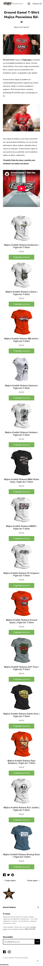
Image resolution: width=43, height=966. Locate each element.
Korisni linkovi (9, 907)
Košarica (37, 4)
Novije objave (32, 880)
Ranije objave (10, 880)
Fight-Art (11, 958)
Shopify (25, 958)
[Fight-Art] (13, 3)
